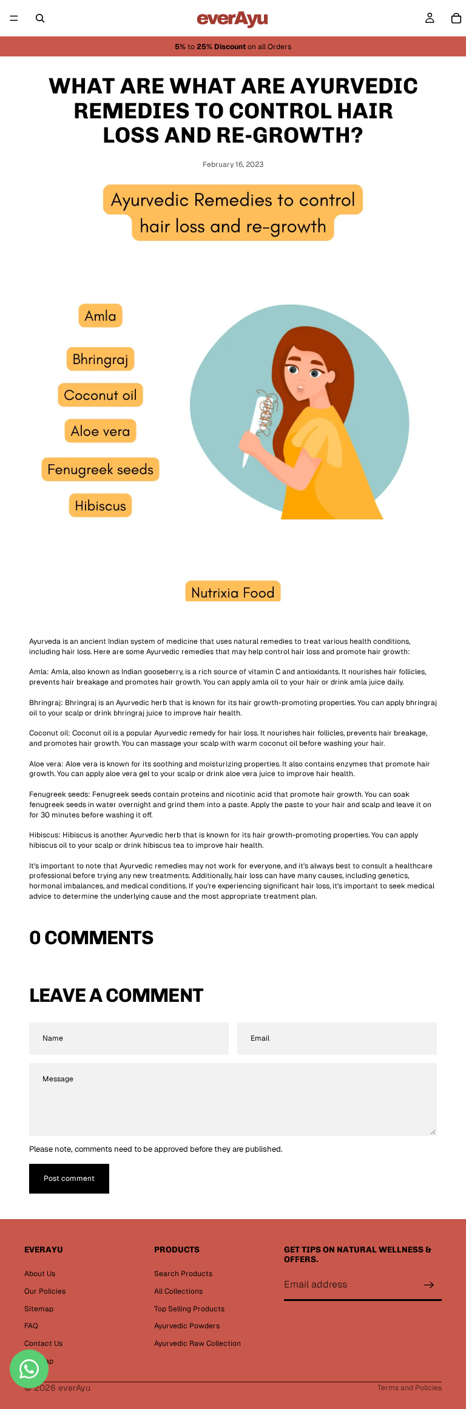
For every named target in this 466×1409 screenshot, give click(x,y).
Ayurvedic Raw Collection (197, 1343)
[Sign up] (429, 1284)
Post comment (69, 1178)
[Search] (40, 18)
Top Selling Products (189, 1308)
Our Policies (45, 1291)
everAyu (74, 1387)
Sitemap (38, 1308)
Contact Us (43, 1343)
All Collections (178, 1291)
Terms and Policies (409, 1388)
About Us (39, 1274)
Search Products (183, 1274)
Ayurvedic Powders (187, 1326)
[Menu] (14, 18)
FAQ (31, 1326)
